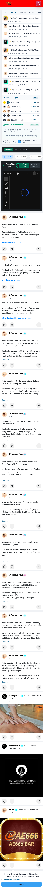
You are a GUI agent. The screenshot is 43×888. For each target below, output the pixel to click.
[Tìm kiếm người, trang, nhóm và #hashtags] (38, 3)
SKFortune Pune (16, 217)
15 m (10, 578)
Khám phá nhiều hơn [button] (12, 879)
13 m (10, 457)
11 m (10, 336)
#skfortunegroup (16, 242)
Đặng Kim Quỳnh (17, 120)
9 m (10, 260)
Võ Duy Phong (16, 115)
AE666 (11, 809)
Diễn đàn (15, 141)
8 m (10, 220)
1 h (10, 815)
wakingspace (14, 696)
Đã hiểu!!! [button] (21, 884)
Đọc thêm (5, 360)
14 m (10, 497)
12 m (10, 417)
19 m (10, 618)
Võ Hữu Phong (16, 107)
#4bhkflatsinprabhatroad (11, 318)
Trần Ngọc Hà (16, 111)
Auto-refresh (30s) (26, 141)
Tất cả (8, 157)
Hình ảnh (37, 157)
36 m (10, 701)
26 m (10, 658)
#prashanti (6, 280)
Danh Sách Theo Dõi (34, 165)
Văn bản (22, 157)
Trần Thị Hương (16, 102)
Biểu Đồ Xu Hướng (24, 165)
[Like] (21, 250)
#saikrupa (6, 242)
